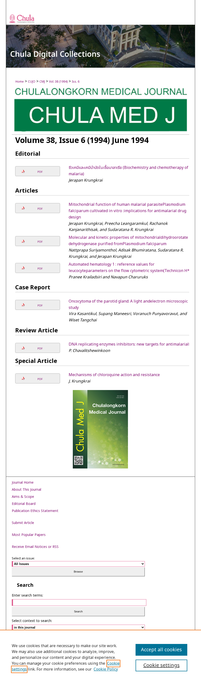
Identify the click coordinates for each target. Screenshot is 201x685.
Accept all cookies (161, 649)
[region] (100, 657)
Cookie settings (161, 665)
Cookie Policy (106, 669)
